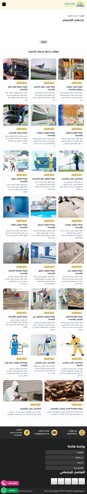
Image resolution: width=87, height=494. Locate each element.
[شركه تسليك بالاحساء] (16, 115)
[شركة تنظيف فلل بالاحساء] (43, 161)
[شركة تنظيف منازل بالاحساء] (16, 161)
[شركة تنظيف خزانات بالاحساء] (16, 207)
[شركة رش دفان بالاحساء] (71, 161)
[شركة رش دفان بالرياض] (43, 345)
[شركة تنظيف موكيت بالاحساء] (71, 207)
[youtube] (68, 481)
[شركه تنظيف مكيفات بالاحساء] (43, 115)
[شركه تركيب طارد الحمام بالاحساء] (43, 69)
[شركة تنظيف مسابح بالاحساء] (43, 207)
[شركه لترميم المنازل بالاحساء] (71, 115)
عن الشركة (79, 457)
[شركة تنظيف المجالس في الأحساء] (43, 299)
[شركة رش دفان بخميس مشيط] (71, 345)
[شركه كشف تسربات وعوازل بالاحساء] (71, 69)
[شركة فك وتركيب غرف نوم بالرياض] (16, 345)
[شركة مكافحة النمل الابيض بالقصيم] (64, 390)
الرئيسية (80, 452)
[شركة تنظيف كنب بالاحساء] (71, 253)
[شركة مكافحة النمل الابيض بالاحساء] (71, 299)
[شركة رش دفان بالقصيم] (22, 390)
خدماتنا (80, 463)
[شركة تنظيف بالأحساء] (16, 299)
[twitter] (75, 481)
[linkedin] (61, 481)
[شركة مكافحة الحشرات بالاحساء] (16, 253)
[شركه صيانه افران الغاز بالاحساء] (16, 69)
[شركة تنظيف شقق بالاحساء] (43, 253)
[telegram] (54, 481)
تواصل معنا (78, 468)
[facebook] (82, 481)
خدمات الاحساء (77, 83)
